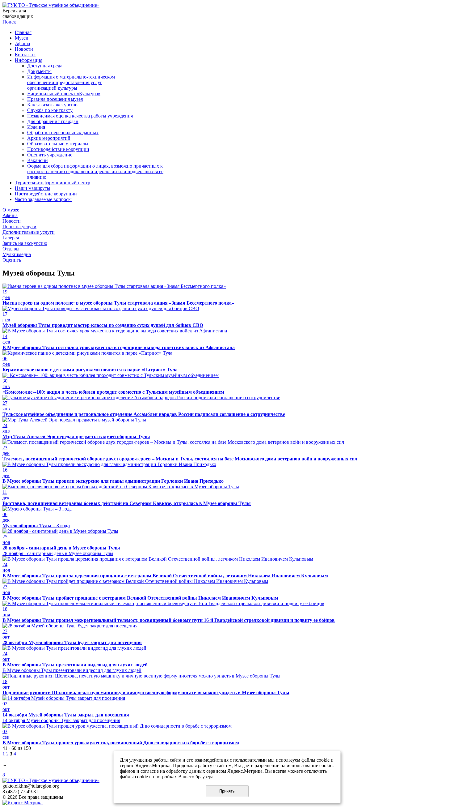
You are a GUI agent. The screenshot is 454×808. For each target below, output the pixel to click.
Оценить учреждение (49, 154)
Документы (39, 71)
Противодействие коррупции (58, 149)
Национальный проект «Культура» (63, 93)
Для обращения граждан (52, 121)
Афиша (22, 43)
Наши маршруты (32, 188)
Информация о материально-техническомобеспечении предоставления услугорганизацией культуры (71, 82)
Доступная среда (44, 65)
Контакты (25, 54)
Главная (23, 32)
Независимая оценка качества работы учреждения (80, 115)
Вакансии (37, 160)
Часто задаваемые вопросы (43, 199)
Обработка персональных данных (63, 132)
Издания (36, 127)
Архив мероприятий (48, 138)
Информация (28, 60)
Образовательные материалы (57, 143)
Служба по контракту (50, 110)
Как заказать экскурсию (52, 104)
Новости (24, 49)
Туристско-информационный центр (52, 182)
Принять (227, 791)
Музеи (21, 38)
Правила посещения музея (55, 99)
